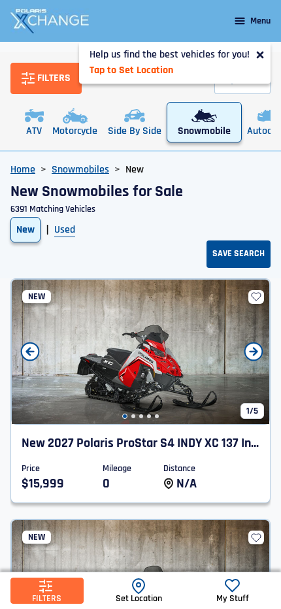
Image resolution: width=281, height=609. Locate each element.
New (25, 230)
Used (64, 230)
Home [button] (22, 169)
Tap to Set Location (131, 70)
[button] (124, 416)
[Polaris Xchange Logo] (49, 21)
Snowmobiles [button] (80, 169)
